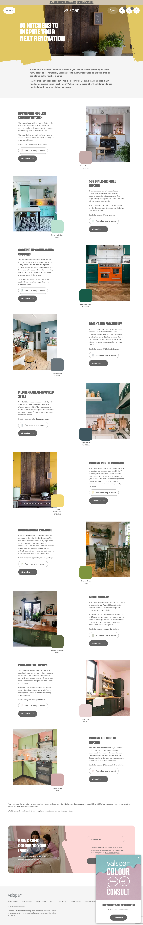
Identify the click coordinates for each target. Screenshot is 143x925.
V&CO (52, 901)
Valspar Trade (41, 901)
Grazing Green (24, 535)
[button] (9, 10)
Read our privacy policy (112, 853)
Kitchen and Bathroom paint (75, 804)
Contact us (62, 901)
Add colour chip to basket (35, 151)
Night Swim (25, 402)
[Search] (136, 10)
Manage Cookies (91, 901)
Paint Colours (13, 901)
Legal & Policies (75, 901)
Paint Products (27, 901)
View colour (25, 159)
